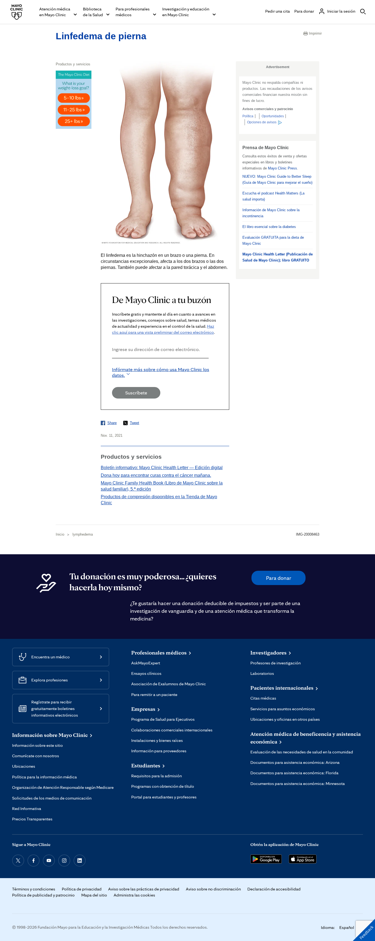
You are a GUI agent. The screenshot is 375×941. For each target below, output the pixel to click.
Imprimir (314, 33)
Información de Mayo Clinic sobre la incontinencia (271, 213)
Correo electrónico (113, 366)
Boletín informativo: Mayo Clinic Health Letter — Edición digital (162, 467)
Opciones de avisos (261, 122)
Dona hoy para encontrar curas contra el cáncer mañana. (156, 475)
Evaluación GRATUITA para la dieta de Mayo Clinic (273, 240)
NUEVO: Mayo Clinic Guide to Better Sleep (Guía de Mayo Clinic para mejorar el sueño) (277, 179)
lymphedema (82, 534)
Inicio (60, 534)
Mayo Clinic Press (282, 168)
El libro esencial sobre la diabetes (269, 227)
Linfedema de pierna (101, 36)
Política (247, 116)
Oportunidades (273, 116)
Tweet (134, 423)
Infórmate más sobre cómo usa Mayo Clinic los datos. (160, 372)
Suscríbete (136, 393)
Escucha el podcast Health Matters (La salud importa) (273, 196)
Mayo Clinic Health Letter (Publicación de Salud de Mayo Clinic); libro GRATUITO (277, 257)
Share (112, 423)
